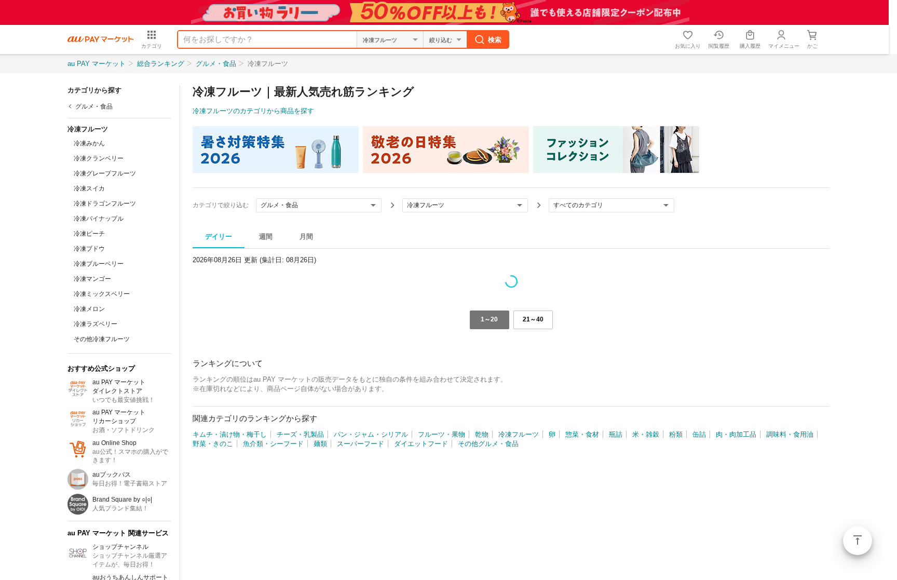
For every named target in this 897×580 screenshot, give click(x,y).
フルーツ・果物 (441, 434)
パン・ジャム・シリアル (371, 434)
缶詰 (699, 434)
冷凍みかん (89, 143)
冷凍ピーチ (89, 233)
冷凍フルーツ (518, 434)
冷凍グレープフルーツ (105, 173)
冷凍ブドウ (89, 248)
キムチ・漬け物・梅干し (230, 434)
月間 (306, 236)
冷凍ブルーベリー (99, 263)
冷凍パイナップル (99, 218)
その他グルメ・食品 (488, 444)
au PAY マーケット (96, 64)
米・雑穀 (645, 434)
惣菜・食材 (582, 434)
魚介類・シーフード (273, 444)
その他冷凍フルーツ (102, 339)
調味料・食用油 (789, 434)
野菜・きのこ (213, 444)
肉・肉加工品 (736, 434)
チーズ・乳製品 (300, 434)
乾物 (481, 434)
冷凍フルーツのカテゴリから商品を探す (253, 111)
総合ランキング (160, 64)
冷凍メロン (89, 309)
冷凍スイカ (89, 188)
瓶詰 (615, 434)
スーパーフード (360, 444)
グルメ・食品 (216, 64)
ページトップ (857, 540)
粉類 (676, 434)
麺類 (320, 444)
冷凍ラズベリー (95, 324)
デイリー (218, 236)
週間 (266, 236)
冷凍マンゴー (92, 278)
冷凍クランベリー (99, 158)
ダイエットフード (421, 444)
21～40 (533, 319)
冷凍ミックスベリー (102, 294)
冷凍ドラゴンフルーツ (105, 203)
